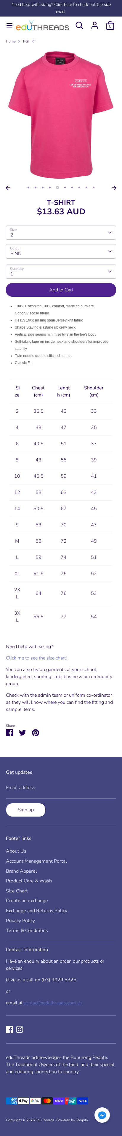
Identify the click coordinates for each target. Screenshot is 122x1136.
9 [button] (86, 187)
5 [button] (57, 187)
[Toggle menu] (7, 25)
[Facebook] (9, 1029)
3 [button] (43, 187)
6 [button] (65, 187)
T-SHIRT (29, 41)
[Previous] (8, 187)
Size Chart (17, 891)
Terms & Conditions (27, 930)
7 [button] (72, 187)
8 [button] (79, 187)
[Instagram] (19, 1029)
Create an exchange (27, 900)
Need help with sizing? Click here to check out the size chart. (61, 8)
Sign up (26, 810)
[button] (102, 1116)
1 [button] (28, 187)
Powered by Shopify (72, 1120)
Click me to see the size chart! (36, 658)
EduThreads (45, 1120)
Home (10, 41)
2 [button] (35, 187)
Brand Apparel (21, 871)
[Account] (95, 23)
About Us (16, 851)
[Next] (114, 187)
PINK (15, 253)
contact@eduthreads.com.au (53, 1003)
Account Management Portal (36, 861)
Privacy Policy (20, 921)
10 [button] (93, 187)
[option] (61, 115)
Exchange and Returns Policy (36, 911)
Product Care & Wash (29, 881)
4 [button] (50, 187)
